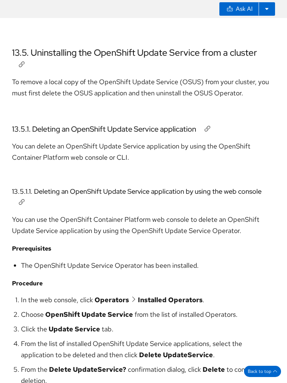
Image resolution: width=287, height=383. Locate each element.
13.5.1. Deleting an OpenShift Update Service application (104, 129)
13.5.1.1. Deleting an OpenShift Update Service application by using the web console (137, 191)
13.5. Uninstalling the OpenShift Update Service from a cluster (134, 52)
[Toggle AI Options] (267, 9)
